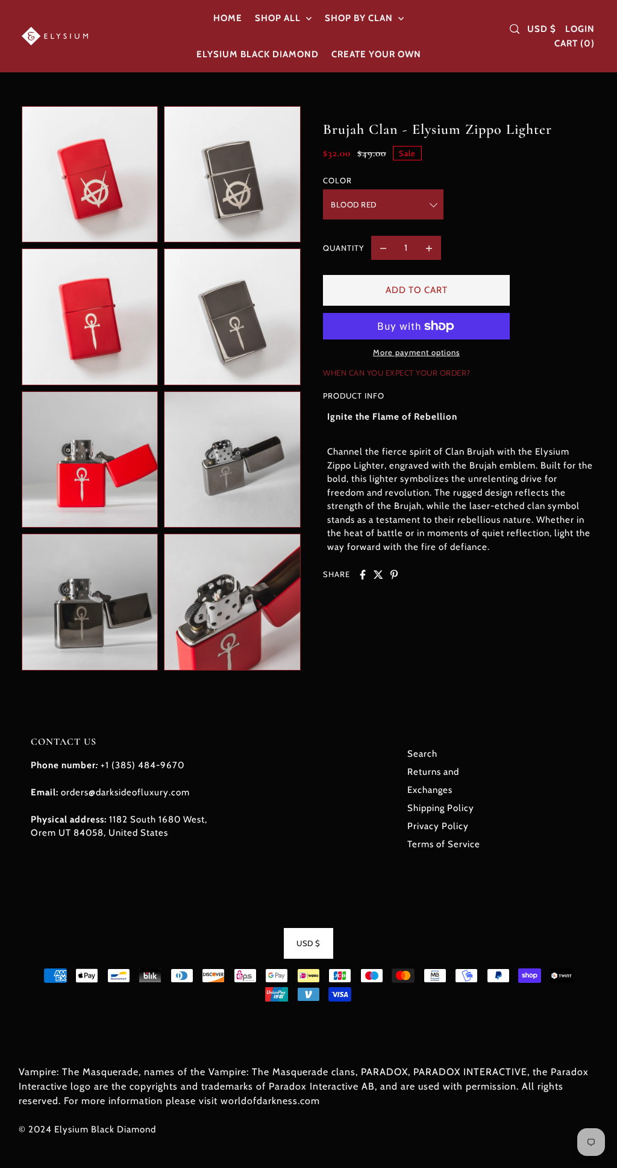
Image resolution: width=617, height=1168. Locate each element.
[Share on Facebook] (363, 574)
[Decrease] (383, 247)
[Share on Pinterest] (394, 574)
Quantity (343, 248)
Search (422, 753)
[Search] (515, 29)
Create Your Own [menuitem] (376, 54)
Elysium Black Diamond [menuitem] (257, 54)
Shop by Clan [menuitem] (360, 18)
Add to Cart (417, 290)
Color (337, 180)
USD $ (541, 29)
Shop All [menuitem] (279, 18)
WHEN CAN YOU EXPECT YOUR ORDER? (397, 372)
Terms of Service (443, 844)
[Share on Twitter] (378, 574)
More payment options (416, 352)
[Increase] (429, 247)
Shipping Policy (440, 808)
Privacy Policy (438, 826)
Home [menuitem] (227, 18)
